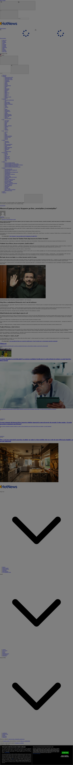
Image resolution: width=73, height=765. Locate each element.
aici (12, 758)
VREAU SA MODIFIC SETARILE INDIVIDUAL (65, 756)
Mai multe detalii (7, 752)
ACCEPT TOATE (65, 752)
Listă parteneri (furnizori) (36, 753)
